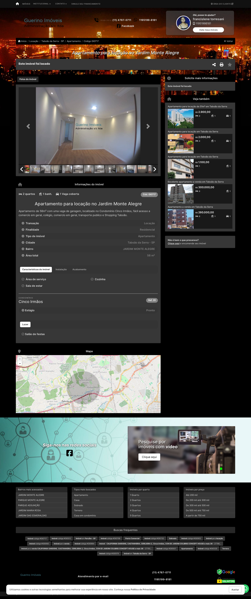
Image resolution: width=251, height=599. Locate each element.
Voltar (229, 43)
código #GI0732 (154, 541)
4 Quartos (135, 513)
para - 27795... (86, 551)
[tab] (27, 82)
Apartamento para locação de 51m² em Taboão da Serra (197, 109)
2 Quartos (135, 502)
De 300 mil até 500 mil (197, 508)
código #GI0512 (61, 541)
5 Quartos (135, 518)
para (214, 541)
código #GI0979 (109, 556)
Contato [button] (60, 4)
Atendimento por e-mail (92, 579)
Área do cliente (222, 4)
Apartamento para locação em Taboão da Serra (193, 134)
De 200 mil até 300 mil (197, 502)
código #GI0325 (207, 551)
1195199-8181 (148, 21)
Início (23, 43)
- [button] (20, 366)
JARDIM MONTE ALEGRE (31, 497)
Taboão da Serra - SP (52, 43)
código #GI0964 (84, 546)
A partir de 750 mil (195, 518)
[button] (166, 24)
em (86, 541)
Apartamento (74, 43)
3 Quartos (135, 508)
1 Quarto (134, 497)
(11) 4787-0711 (121, 21)
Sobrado (78, 508)
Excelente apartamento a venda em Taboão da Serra (196, 184)
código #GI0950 (39, 546)
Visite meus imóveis (208, 32)
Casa (76, 502)
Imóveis (26, 4)
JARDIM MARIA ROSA (29, 513)
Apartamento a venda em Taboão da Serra (190, 209)
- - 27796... (160, 546)
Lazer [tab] (25, 327)
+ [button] (20, 361)
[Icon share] (69, 456)
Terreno (78, 513)
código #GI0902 (191, 541)
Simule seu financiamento (85, 4)
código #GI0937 (166, 551)
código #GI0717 (37, 541)
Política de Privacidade (143, 589)
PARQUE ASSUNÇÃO (29, 508)
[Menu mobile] (17, 4)
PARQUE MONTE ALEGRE (31, 502)
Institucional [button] (41, 4)
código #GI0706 (110, 541)
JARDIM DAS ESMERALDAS (32, 518)
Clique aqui (174, 246)
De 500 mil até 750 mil (197, 513)
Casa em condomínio (85, 518)
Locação (33, 43)
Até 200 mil (192, 497)
